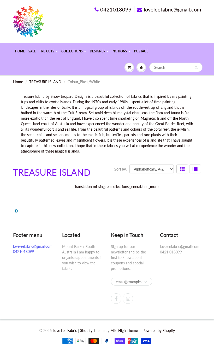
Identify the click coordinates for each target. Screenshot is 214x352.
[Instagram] (128, 298)
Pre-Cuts (46, 51)
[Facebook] (116, 298)
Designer (97, 51)
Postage (141, 51)
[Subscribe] (145, 282)
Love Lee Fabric (65, 330)
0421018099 (116, 9)
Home (20, 51)
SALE (32, 51)
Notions (119, 51)
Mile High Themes (124, 330)
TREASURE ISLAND (45, 82)
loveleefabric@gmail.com (172, 9)
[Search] (196, 67)
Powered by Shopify (158, 330)
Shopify (86, 330)
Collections (72, 51)
